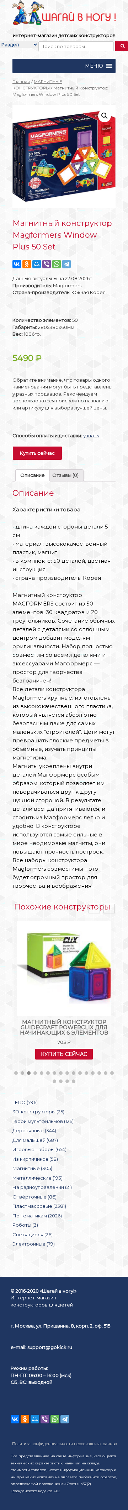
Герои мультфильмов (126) (43, 1121)
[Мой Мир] (36, 264)
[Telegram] (66, 264)
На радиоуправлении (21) (42, 1187)
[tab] (32, 475)
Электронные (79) (33, 1244)
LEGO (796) (25, 1102)
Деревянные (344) (34, 1130)
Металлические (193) (37, 1178)
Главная (21, 81)
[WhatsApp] (56, 264)
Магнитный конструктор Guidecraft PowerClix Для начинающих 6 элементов (64, 1027)
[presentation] (94, 908)
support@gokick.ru (49, 1347)
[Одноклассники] (26, 264)
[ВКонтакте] (16, 264)
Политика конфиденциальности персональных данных (64, 1444)
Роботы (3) (25, 1225)
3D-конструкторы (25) (38, 1111)
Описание (32, 475)
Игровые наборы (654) (39, 1149)
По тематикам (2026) (37, 1215)
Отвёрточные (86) (34, 1197)
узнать (91, 435)
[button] (94, 66)
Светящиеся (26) (32, 1234)
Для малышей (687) (35, 1140)
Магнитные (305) (32, 1168)
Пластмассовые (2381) (39, 1206)
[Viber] (46, 264)
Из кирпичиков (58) (35, 1159)
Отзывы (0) (65, 475)
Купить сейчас (37, 453)
